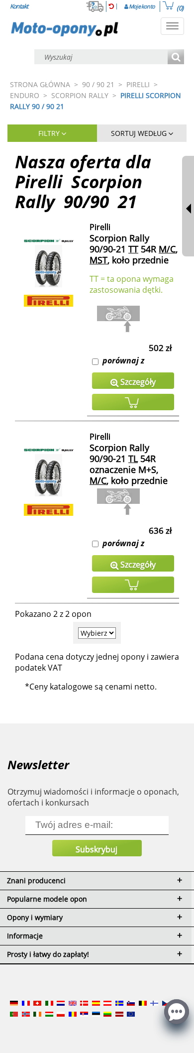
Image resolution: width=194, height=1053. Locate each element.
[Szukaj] (176, 57)
